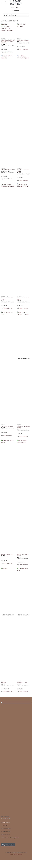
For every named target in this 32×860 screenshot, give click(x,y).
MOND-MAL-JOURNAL (23, 40)
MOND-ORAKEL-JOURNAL (8, 170)
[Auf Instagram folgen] (3, 818)
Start (12, 8)
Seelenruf (3, 682)
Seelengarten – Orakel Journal (22, 555)
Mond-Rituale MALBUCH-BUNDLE (7, 298)
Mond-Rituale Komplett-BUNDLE (23, 170)
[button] (3, 2)
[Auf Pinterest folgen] (5, 818)
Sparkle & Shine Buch (22, 682)
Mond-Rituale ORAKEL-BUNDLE (23, 298)
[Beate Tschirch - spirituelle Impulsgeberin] (16, 2)
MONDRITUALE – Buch (7, 426)
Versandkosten (8, 52)
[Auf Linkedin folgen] (7, 818)
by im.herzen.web (16, 854)
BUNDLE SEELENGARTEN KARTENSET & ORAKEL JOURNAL (8, 42)
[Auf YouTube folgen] (9, 818)
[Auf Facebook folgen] (1, 818)
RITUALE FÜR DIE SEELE (7, 554)
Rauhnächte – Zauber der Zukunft (23, 426)
